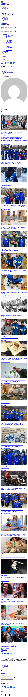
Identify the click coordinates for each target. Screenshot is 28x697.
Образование (6, 9)
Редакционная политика (9, 72)
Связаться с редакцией (6, 655)
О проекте (5, 71)
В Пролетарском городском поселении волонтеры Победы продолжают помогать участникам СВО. (12, 424)
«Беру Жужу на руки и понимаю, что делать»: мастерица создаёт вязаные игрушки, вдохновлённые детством (14, 535)
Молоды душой (9, 40)
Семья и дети (9, 46)
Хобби (7, 37)
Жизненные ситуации (8, 42)
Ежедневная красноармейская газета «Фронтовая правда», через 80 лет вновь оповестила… (12, 445)
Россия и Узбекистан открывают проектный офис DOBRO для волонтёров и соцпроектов (12, 602)
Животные (8, 36)
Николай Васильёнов (5, 135)
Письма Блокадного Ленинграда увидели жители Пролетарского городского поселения (12, 337)
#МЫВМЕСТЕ (6, 52)
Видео (4, 56)
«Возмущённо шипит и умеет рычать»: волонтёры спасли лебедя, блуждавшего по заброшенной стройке (14, 578)
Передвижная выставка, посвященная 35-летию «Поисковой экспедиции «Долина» (12, 510)
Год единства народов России (10, 55)
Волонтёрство (9, 43)
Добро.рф (9, 599)
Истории (5, 7)
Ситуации (5, 8)
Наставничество (10, 39)
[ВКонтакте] (2, 694)
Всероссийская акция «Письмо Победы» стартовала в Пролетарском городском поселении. (13, 228)
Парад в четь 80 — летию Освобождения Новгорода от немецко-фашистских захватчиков (13, 489)
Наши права (9, 47)
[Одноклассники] (5, 694)
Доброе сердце (9, 35)
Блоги (4, 11)
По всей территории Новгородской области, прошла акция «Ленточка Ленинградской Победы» (13, 380)
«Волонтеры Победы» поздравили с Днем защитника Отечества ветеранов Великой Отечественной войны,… (14, 206)
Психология (9, 50)
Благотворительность (11, 45)
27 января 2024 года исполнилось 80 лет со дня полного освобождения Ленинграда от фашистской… (14, 359)
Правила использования (8, 73)
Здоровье (8, 48)
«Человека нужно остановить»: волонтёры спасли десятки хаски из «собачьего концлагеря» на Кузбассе (13, 556)
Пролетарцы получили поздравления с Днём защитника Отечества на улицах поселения (14, 141)
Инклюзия (8, 41)
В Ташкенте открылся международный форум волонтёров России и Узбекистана (11, 645)
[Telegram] (9, 694)
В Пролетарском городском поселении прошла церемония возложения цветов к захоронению (11, 163)
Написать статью (4, 61)
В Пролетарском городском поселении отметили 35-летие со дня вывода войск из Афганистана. (14, 249)
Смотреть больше (5, 581)
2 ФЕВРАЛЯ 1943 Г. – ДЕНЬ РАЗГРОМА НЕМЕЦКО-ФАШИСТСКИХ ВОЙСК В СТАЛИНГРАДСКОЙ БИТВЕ (13, 315)
